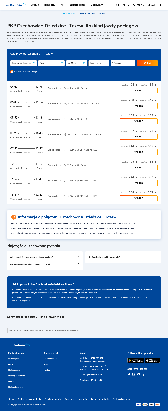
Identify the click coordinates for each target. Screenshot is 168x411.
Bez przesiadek (54, 88)
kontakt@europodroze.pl (91, 374)
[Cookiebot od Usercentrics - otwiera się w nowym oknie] (16, 406)
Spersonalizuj (146, 396)
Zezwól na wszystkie (147, 388)
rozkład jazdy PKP (31, 316)
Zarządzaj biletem (77, 5)
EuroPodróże (66, 297)
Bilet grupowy (97, 5)
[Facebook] (128, 374)
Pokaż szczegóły (39, 406)
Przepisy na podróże (16, 376)
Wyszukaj (35, 5)
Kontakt (47, 370)
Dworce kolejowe (87, 13)
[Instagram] (133, 374)
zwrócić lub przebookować (117, 290)
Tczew (32, 38)
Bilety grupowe (14, 370)
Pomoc (47, 364)
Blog (62, 5)
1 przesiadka (53, 103)
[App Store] (152, 360)
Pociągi (102, 13)
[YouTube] (138, 374)
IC (73, 32)
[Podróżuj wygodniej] (117, 5)
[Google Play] (135, 360)
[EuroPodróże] (19, 344)
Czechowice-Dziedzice (17, 38)
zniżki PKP (29, 293)
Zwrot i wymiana (51, 359)
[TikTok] (143, 374)
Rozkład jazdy (49, 5)
